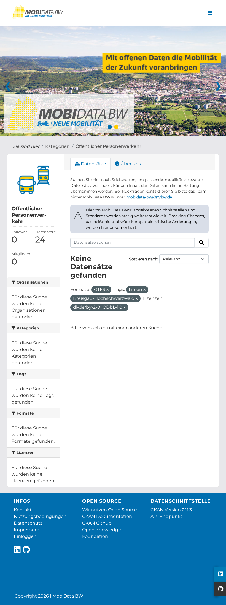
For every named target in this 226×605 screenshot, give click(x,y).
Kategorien (57, 146)
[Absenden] (201, 243)
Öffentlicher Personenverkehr (108, 146)
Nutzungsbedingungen (40, 516)
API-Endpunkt (166, 516)
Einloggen (25, 536)
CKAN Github (97, 523)
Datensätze (93, 163)
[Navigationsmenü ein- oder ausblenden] (210, 13)
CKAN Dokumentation (107, 516)
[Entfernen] (107, 290)
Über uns (130, 163)
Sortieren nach (143, 258)
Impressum (26, 529)
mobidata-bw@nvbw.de (149, 197)
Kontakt (23, 509)
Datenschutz (28, 523)
